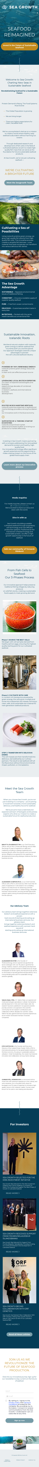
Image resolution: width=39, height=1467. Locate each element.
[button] (37, 13)
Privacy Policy (14, 1402)
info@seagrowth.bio (20, 506)
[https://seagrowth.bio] (19, 7)
